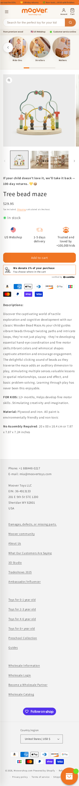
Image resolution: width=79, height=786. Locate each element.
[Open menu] (6, 11)
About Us (14, 543)
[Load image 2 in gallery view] (39, 160)
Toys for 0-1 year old (22, 600)
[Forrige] (8, 47)
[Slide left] (4, 161)
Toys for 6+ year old (21, 628)
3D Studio (15, 562)
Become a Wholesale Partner (28, 685)
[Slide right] (74, 161)
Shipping (21, 209)
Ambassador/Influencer (24, 582)
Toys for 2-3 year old (22, 609)
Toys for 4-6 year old (22, 619)
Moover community (21, 534)
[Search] (70, 22)
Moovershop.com (23, 770)
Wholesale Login (19, 675)
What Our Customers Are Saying (30, 553)
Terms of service (40, 776)
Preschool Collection (22, 638)
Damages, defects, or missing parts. (32, 524)
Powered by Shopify (44, 770)
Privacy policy (20, 776)
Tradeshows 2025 (20, 572)
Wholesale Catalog (21, 694)
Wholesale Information (24, 665)
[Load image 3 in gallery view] (59, 160)
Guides (13, 647)
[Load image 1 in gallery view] (19, 160)
